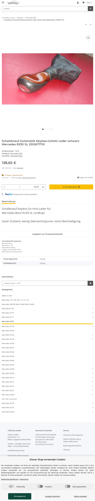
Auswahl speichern (52, 496)
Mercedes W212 (8, 386)
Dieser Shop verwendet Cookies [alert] (47, 459)
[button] (78, 2)
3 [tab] (47, 129)
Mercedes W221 (8, 390)
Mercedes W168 (8, 343)
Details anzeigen (80, 496)
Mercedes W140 (8, 330)
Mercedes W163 (8, 335)
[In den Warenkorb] (4, 32)
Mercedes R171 (8, 317)
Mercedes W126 (8, 407)
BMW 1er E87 (7, 296)
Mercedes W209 (8, 373)
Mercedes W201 (8, 348)
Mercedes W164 (8, 339)
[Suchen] (90, 8)
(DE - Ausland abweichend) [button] (27, 178)
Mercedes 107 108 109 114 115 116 (15, 300)
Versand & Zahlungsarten (73, 435)
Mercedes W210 (8, 378)
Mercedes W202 (8, 352)
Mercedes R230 (16, 153)
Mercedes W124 (8, 326)
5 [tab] (52, 129)
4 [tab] (50, 129)
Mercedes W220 (8, 412)
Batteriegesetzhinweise (72, 446)
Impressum (24, 479)
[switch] (11, 486)
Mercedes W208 (8, 369)
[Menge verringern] (4, 187)
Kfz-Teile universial (9, 399)
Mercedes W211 (8, 382)
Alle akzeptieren (19, 496)
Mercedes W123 (8, 403)
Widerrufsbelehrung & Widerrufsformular (72, 440)
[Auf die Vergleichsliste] (88, 37)
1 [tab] (43, 129)
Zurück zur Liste (8, 18)
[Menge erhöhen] (43, 187)
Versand (20, 168)
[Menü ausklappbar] (3, 1)
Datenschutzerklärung (9, 479)
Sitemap (66, 450)
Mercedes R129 (8, 308)
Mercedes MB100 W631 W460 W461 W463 (18, 304)
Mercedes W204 (8, 360)
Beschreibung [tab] (8, 201)
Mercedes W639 (8, 395)
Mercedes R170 (8, 313)
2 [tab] (45, 129)
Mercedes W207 (8, 365)
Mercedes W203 (8, 356)
